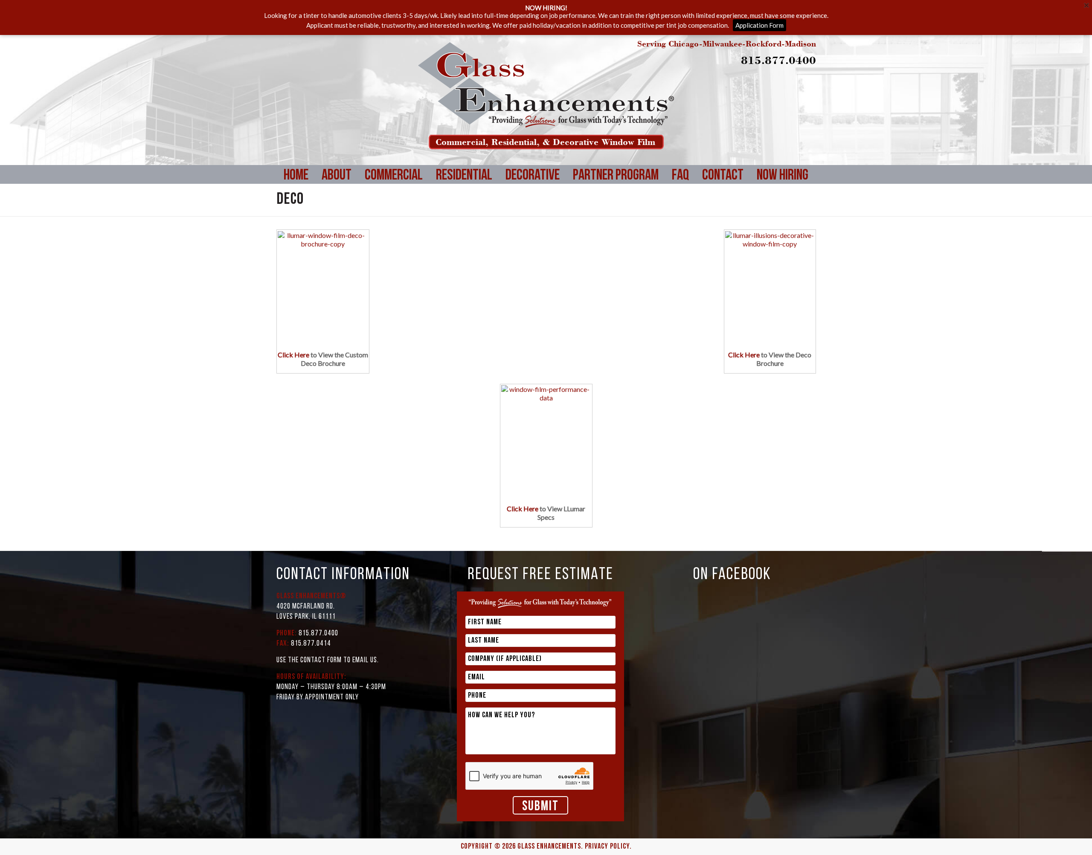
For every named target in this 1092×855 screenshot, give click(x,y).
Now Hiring (782, 175)
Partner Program (616, 175)
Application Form (759, 25)
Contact (722, 175)
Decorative (532, 175)
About (336, 175)
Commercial (394, 175)
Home (296, 175)
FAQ (680, 175)
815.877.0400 (778, 60)
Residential (464, 175)
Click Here (293, 355)
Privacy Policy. (608, 847)
